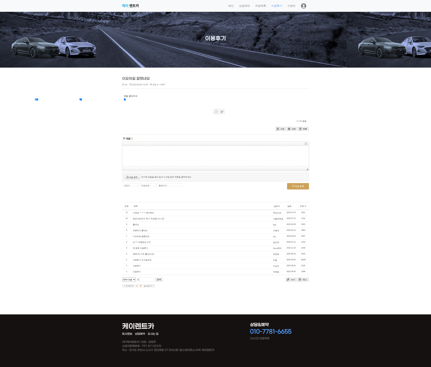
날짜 (289, 206)
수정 (282, 128)
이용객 (276, 230)
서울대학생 (278, 218)
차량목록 (260, 5)
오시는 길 (153, 333)
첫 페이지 (129, 286)
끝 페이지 (148, 286)
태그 (304, 279)
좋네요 (136, 224)
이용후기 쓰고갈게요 (142, 259)
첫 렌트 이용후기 (140, 248)
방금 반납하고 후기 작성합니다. (147, 218)
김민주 (276, 242)
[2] (163, 218)
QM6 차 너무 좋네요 (142, 254)
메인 (231, 5)
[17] (149, 242)
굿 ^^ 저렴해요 (139, 242)
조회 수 (303, 206)
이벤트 (292, 5)
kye (274, 224)
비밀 (275, 260)
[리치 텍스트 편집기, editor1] (215, 156)
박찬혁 (276, 254)
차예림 (276, 271)
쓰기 (293, 279)
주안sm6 (277, 212)
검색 (159, 279)
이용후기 (276, 5)
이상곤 (276, 266)
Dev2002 (277, 248)
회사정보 (127, 333)
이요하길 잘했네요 (136, 79)
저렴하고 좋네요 (140, 230)
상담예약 (244, 5)
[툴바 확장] (306, 144)
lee (274, 236)
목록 (305, 128)
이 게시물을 (301, 121)
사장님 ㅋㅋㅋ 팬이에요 (143, 212)
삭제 (294, 128)
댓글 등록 (299, 186)
